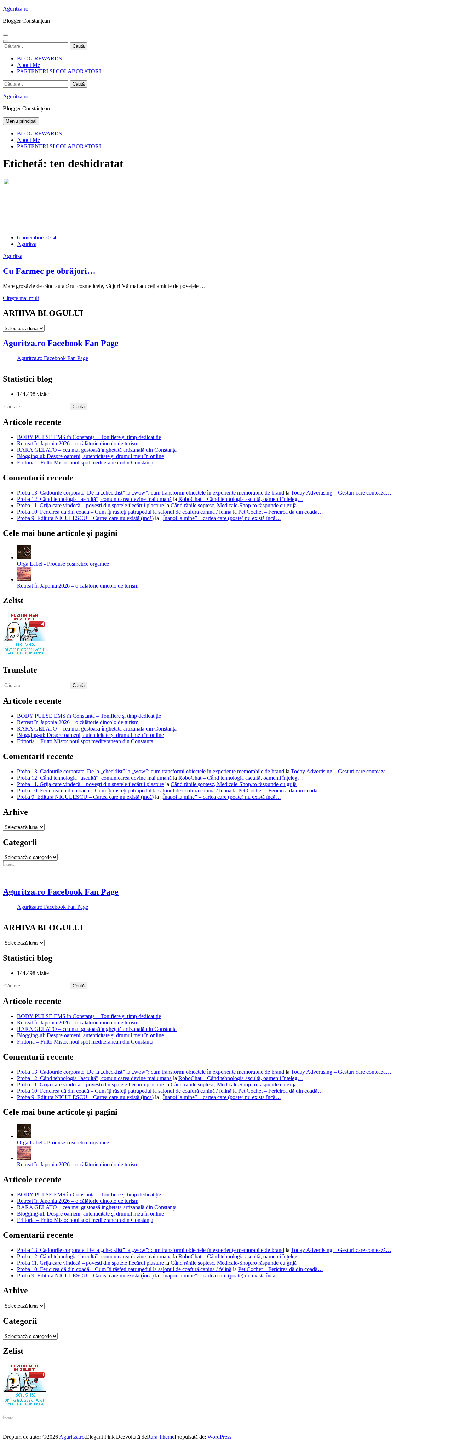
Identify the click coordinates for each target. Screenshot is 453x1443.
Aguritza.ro (15, 9)
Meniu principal (21, 121)
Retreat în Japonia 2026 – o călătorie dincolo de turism (77, 443)
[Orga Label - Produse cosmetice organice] (24, 557)
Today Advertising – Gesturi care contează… (341, 493)
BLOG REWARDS (39, 59)
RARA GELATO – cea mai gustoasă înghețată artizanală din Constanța (97, 450)
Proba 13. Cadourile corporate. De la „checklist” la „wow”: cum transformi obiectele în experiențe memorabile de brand (150, 493)
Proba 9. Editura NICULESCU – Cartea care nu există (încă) (85, 518)
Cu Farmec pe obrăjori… (49, 271)
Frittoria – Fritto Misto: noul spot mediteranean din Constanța (85, 463)
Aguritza (26, 244)
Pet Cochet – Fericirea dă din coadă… (280, 512)
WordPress (219, 1437)
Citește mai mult (21, 298)
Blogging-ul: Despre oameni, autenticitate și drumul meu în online (90, 456)
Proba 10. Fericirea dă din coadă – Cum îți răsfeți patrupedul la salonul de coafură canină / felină (124, 512)
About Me (28, 65)
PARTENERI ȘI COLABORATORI (59, 71)
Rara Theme (160, 1437)
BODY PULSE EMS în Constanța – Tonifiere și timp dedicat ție (89, 437)
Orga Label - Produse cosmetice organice (63, 564)
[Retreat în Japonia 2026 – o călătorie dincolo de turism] (24, 579)
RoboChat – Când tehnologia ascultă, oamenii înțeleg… (240, 499)
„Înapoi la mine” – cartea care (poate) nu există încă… (220, 518)
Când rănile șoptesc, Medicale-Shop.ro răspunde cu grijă (234, 505)
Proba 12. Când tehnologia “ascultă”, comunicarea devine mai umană (94, 499)
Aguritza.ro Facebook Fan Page (61, 343)
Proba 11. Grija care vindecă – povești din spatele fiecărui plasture (90, 505)
